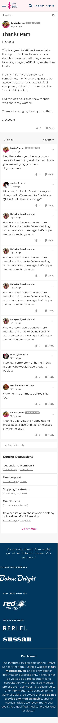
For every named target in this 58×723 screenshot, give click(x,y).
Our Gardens (11, 501)
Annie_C (24, 505)
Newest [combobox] (48, 139)
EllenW (23, 493)
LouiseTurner (18, 23)
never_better (26, 469)
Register (39, 5)
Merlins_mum (17, 385)
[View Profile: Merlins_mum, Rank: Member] (6, 387)
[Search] (30, 6)
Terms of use (33, 553)
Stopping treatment (16, 489)
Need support (12, 477)
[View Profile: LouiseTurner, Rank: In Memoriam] (6, 24)
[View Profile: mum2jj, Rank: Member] (6, 356)
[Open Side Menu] (4, 6)
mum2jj (14, 354)
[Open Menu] (53, 15)
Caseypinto (25, 520)
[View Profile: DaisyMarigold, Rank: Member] (6, 216)
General (8, 15)
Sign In (50, 5)
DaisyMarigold (18, 214)
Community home (19, 549)
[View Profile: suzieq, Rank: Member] (6, 185)
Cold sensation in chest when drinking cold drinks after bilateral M (28, 514)
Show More (30, 529)
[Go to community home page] (12, 5)
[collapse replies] (29, 145)
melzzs (23, 481)
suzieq (13, 183)
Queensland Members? (18, 465)
